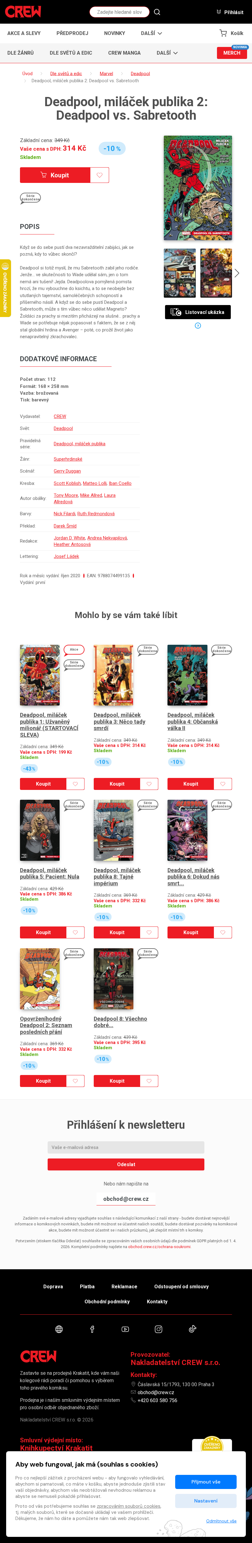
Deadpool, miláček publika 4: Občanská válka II (192, 721)
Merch (235, 51)
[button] (150, 33)
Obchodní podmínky (107, 1302)
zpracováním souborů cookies (128, 1506)
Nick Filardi (64, 513)
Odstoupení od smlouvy (181, 1287)
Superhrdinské (68, 459)
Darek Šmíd (65, 526)
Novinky (114, 33)
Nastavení (206, 1501)
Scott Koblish (67, 483)
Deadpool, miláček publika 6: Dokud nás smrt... (193, 877)
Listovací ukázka (204, 312)
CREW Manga (124, 53)
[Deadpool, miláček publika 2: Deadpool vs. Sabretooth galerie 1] (180, 273)
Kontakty (157, 1302)
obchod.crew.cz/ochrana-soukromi (159, 1246)
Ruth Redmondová (96, 513)
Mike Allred (91, 495)
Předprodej (72, 33)
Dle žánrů (20, 53)
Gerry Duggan (67, 471)
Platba (87, 1287)
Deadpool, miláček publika (79, 444)
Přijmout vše (205, 1482)
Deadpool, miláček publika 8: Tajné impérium (117, 877)
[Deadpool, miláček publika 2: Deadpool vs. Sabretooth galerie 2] (216, 273)
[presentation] (237, 274)
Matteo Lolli (95, 483)
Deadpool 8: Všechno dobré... (120, 1022)
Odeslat (126, 1164)
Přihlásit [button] (233, 12)
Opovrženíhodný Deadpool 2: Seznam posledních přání (46, 1025)
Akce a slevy (24, 33)
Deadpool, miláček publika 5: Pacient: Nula (49, 873)
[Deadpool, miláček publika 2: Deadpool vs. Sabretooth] (198, 188)
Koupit (59, 175)
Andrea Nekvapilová (107, 538)
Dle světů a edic (71, 53)
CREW (60, 416)
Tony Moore (66, 495)
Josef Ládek (66, 556)
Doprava (53, 1287)
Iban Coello (120, 483)
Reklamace (124, 1287)
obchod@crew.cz (126, 1199)
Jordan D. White (69, 538)
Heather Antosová (72, 544)
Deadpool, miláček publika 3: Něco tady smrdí (119, 721)
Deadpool (63, 428)
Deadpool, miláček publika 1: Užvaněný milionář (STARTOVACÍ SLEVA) (49, 725)
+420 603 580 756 (157, 1400)
